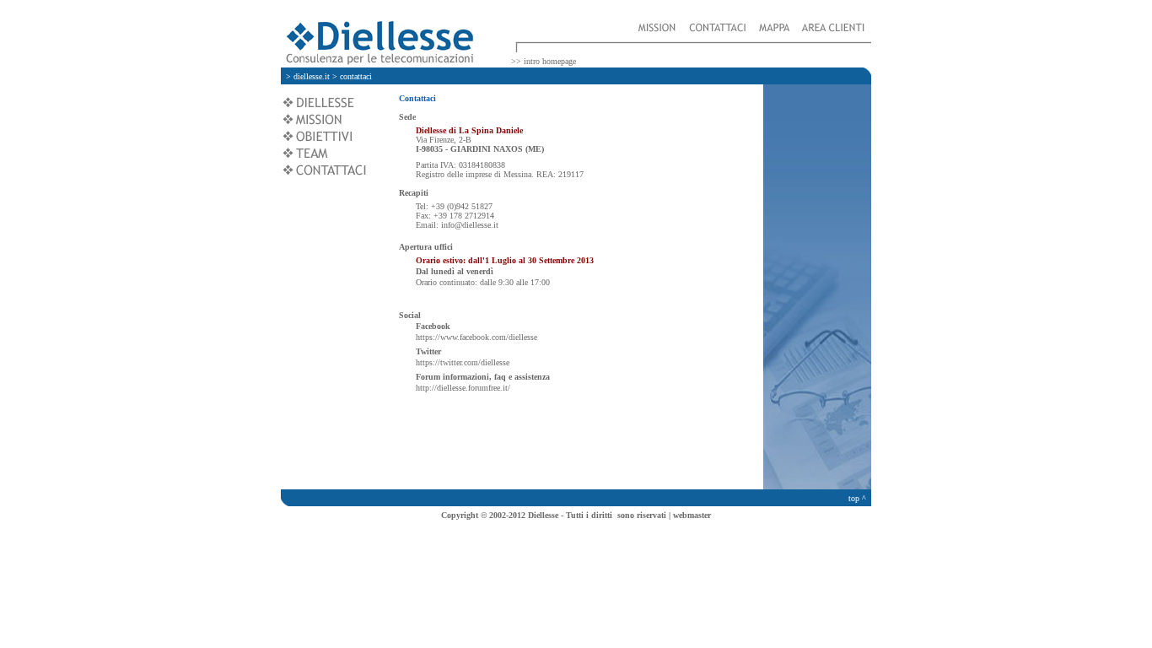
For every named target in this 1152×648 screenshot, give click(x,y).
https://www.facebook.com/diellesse (476, 337)
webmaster (692, 515)
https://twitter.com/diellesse (462, 362)
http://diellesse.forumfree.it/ (463, 387)
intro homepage (550, 61)
